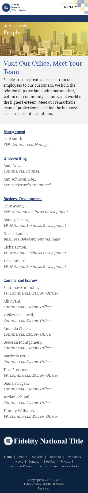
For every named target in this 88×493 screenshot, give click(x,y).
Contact (33, 461)
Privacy (65, 461)
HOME (8, 26)
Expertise (55, 457)
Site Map (50, 461)
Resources (74, 457)
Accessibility (70, 466)
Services (37, 457)
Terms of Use (47, 466)
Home (8, 457)
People (22, 457)
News (19, 461)
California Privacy (21, 466)
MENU (69, 7)
